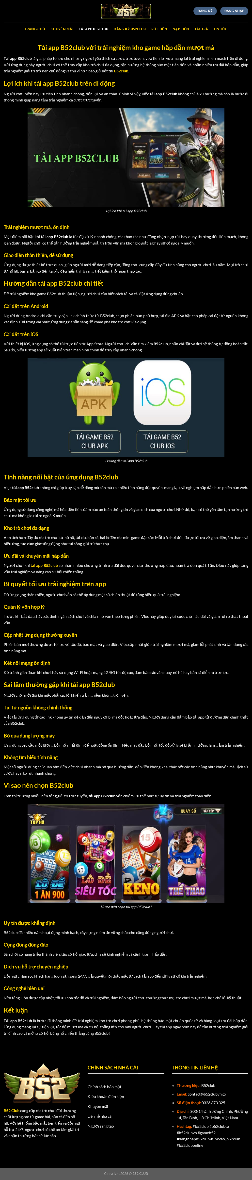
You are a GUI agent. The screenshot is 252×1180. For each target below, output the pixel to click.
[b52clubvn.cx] (126, 11)
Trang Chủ (35, 29)
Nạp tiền (181, 29)
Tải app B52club (93, 29)
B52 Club (11, 1110)
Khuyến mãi (61, 29)
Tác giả (201, 29)
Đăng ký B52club (130, 29)
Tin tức (220, 29)
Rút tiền (159, 29)
